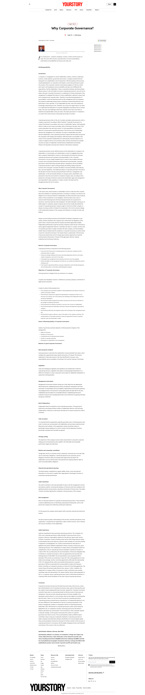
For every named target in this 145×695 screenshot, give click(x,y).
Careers (73, 688)
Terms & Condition (87, 688)
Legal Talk (72, 24)
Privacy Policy (79, 688)
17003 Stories (77, 35)
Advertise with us (61, 645)
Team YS (70, 35)
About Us (69, 688)
